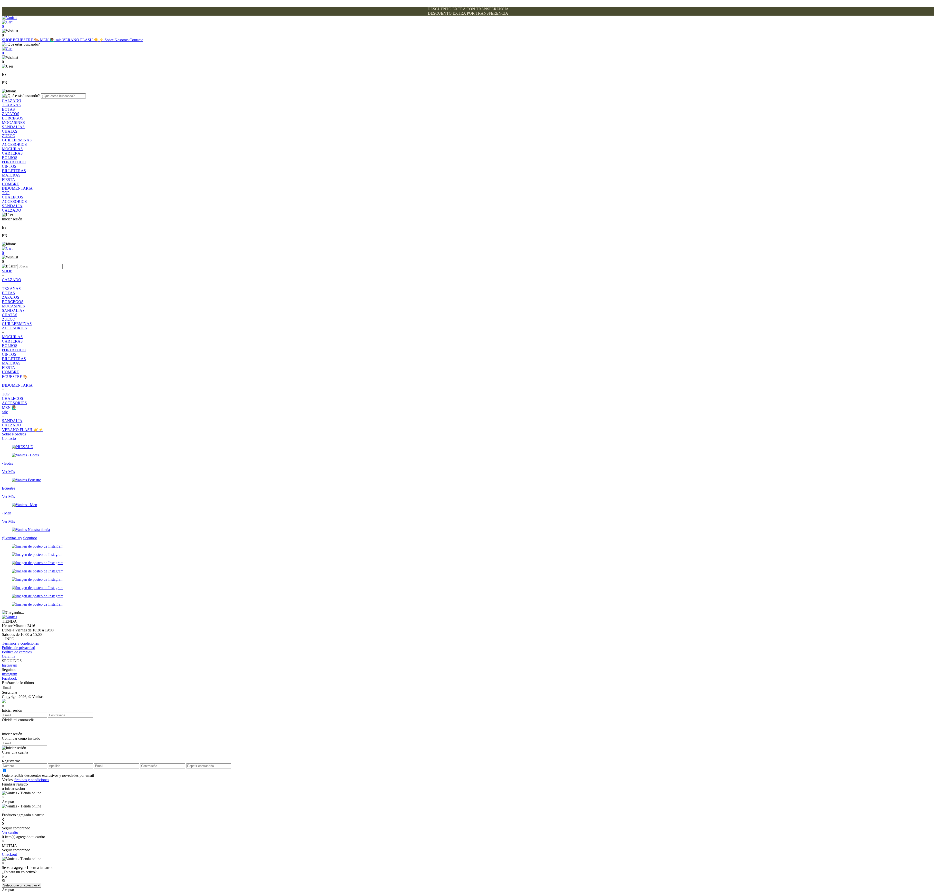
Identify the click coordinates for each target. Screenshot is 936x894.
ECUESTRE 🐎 (26, 40)
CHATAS (9, 131)
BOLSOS (9, 158)
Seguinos (30, 538)
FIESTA (8, 179)
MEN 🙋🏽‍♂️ (48, 40)
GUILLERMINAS (17, 140)
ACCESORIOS (14, 144)
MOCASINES (13, 122)
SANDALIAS (13, 127)
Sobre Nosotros (117, 40)
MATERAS (11, 175)
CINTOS (9, 166)
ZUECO (8, 136)
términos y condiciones (31, 780)
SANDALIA (12, 206)
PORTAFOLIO (14, 162)
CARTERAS (12, 153)
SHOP (7, 40)
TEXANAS (11, 105)
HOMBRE (10, 184)
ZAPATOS (10, 114)
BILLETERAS (14, 171)
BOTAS (8, 109)
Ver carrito (10, 832)
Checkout (9, 854)
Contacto (136, 40)
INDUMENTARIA (17, 188)
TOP (6, 193)
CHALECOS (12, 197)
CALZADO (11, 100)
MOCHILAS (12, 149)
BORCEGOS (12, 118)
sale (59, 40)
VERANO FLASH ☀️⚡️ (83, 40)
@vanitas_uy (12, 538)
